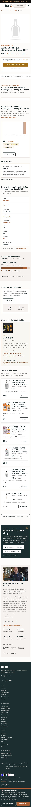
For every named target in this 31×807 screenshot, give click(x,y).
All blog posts (4, 712)
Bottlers (3, 719)
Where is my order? (6, 753)
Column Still (6, 222)
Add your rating (9, 154)
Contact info (4, 757)
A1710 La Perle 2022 (18, 493)
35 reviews (20, 478)
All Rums (3, 688)
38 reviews (20, 411)
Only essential (8, 803)
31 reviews (20, 456)
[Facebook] (2, 680)
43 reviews (20, 389)
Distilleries (4, 717)
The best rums (5, 692)
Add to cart (24, 395)
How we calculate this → (7, 179)
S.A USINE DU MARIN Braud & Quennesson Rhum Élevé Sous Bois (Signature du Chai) (19, 404)
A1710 (4, 206)
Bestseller (3, 690)
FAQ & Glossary (5, 708)
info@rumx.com (6, 676)
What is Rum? (5, 706)
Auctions (3, 694)
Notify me (24, 506)
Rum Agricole (6, 45)
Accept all (23, 803)
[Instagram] (6, 680)
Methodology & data (6, 737)
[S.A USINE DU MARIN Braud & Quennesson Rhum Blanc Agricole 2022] (7, 385)
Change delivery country (15, 68)
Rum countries (5, 715)
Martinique (6, 200)
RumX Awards (5, 696)
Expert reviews (5, 710)
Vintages (3, 721)
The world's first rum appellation (13, 353)
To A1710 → (8, 300)
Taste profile (8, 76)
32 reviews (20, 499)
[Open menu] (3, 5)
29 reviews (20, 434)
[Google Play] (7, 784)
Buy (2, 76)
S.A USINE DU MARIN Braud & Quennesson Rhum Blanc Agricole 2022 (20, 382)
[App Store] (3, 784)
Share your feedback (6, 755)
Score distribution (18, 76)
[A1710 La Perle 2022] (7, 496)
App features (4, 739)
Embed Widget (5, 744)
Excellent (10, 54)
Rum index (4, 723)
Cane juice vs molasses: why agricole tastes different (15, 363)
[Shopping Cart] (28, 5)
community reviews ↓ (21, 54)
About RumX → (10, 622)
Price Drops (4, 726)
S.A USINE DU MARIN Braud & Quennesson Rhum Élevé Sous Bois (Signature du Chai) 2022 (19, 428)
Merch (3, 699)
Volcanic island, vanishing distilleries (14, 356)
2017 (4, 238)
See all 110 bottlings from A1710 (15, 516)
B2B (2, 741)
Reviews (3, 735)
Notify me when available (17, 64)
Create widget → (21, 248)
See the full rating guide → (9, 117)
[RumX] (8, 6)
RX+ (2, 746)
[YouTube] (10, 680)
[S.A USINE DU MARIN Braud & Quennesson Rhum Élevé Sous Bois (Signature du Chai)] (7, 407)
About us (3, 733)
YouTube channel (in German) (12, 625)
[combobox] (19, 6)
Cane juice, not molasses (11, 351)
